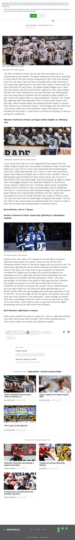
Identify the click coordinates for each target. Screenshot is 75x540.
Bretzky (44, 468)
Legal (44, 529)
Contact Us (37, 529)
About (31, 529)
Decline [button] (42, 16)
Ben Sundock (10, 468)
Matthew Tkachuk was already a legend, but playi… (19, 464)
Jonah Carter (32, 25)
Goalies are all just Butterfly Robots (52, 464)
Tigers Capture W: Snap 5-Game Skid (54, 396)
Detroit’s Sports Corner (45, 25)
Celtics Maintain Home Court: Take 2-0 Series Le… (17, 396)
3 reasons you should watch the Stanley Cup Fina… (18, 493)
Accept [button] (33, 16)
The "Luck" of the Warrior (16, 426)
